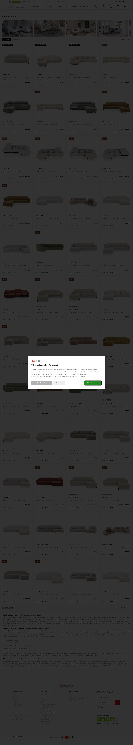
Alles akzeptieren (92, 383)
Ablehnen (59, 383)
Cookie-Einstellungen (42, 383)
